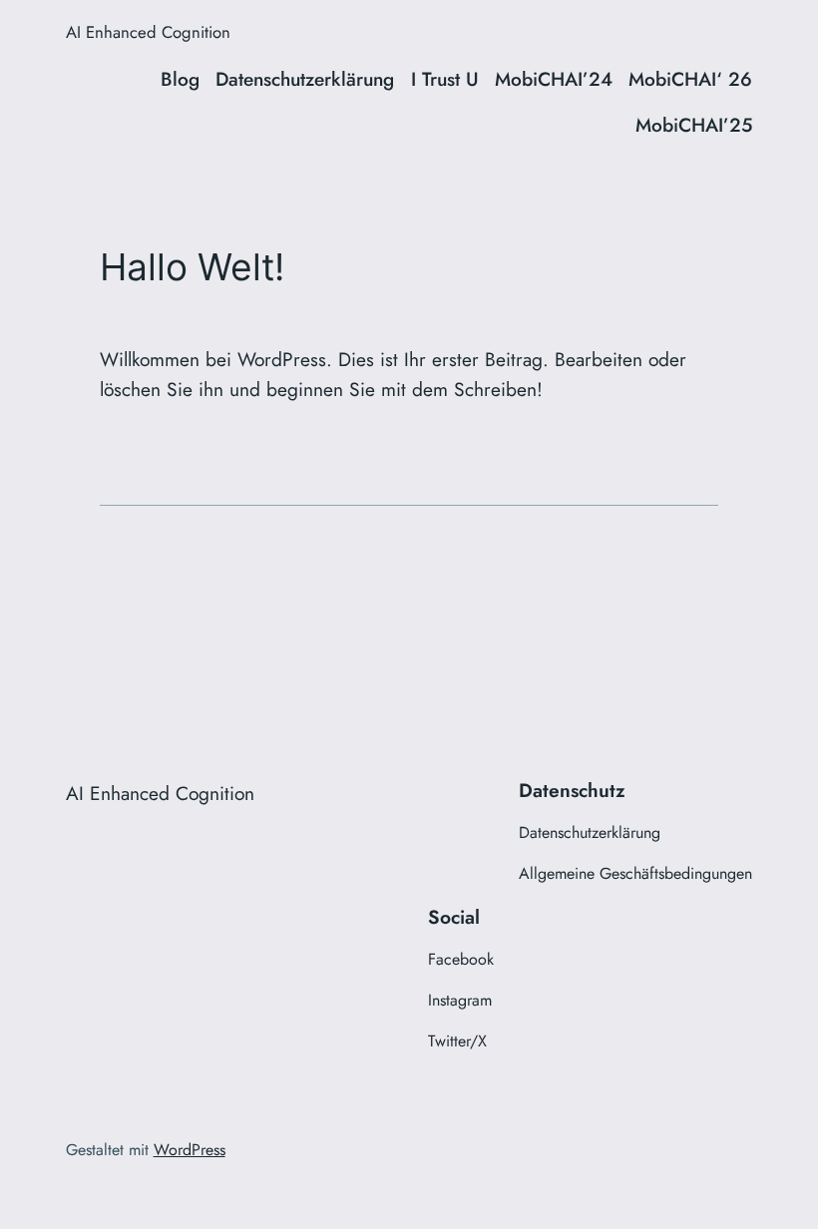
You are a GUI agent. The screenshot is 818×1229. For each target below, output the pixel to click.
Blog (180, 79)
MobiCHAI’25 (693, 125)
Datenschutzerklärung (304, 79)
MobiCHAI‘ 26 (690, 79)
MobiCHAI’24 (554, 79)
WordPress (189, 1149)
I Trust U (445, 79)
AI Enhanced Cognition (148, 32)
